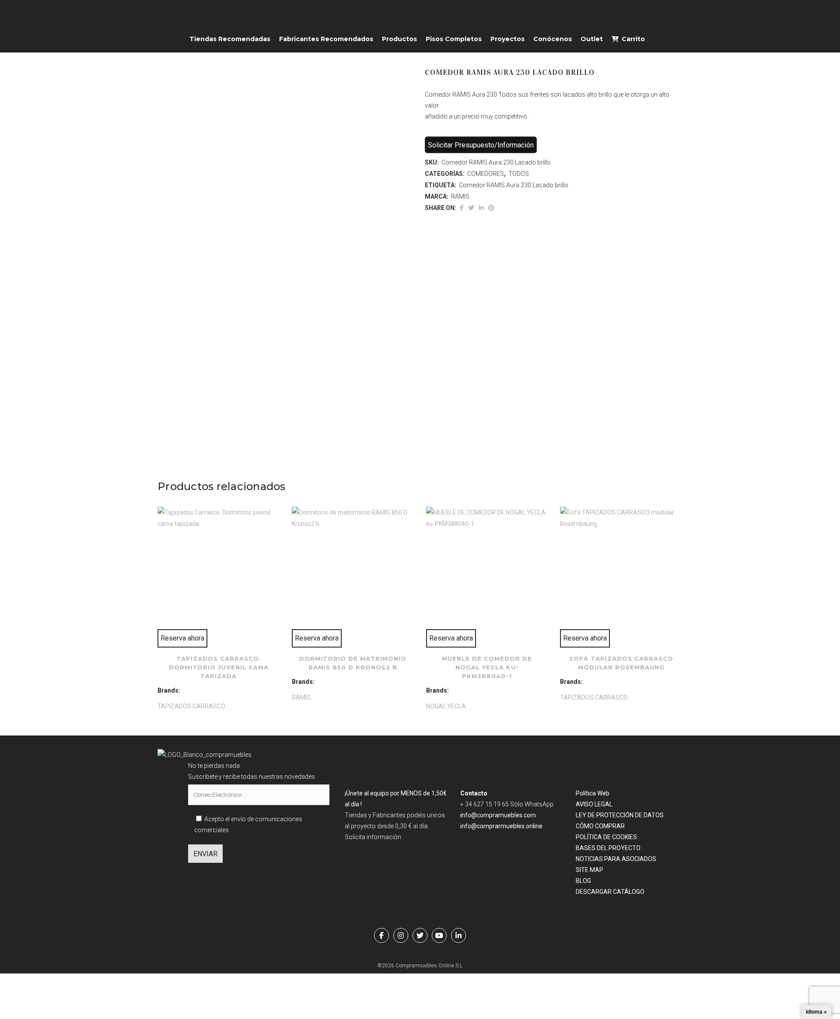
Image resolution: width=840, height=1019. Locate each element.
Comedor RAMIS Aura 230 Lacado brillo (513, 185)
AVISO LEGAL (594, 804)
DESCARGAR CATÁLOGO (610, 891)
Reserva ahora (182, 638)
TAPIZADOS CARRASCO (191, 706)
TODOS (518, 173)
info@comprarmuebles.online (501, 826)
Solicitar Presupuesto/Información (481, 145)
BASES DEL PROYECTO (608, 847)
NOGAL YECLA (446, 706)
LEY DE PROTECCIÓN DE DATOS (620, 815)
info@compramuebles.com (498, 815)
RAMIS (460, 196)
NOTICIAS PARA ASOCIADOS (616, 858)
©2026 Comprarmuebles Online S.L (420, 966)
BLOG (583, 880)
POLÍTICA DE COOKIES (606, 836)
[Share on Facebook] (462, 207)
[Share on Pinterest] (491, 207)
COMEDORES (485, 173)
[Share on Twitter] (471, 207)
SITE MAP (589, 869)
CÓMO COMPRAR (600, 826)
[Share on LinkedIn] (481, 207)
